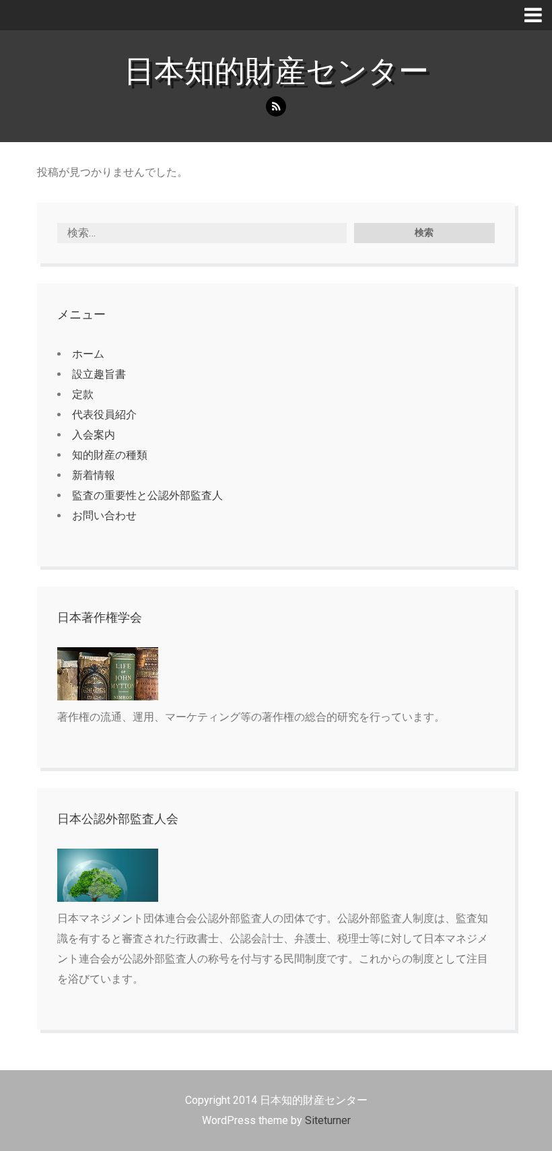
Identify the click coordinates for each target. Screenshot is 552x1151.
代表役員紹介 (104, 414)
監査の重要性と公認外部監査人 (147, 495)
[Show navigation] (538, 15)
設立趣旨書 (99, 374)
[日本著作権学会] (107, 696)
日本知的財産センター (276, 71)
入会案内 (93, 434)
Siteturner (328, 1120)
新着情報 (93, 475)
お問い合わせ (104, 515)
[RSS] (276, 106)
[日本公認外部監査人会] (107, 898)
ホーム (88, 354)
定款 (83, 394)
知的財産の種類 (109, 455)
